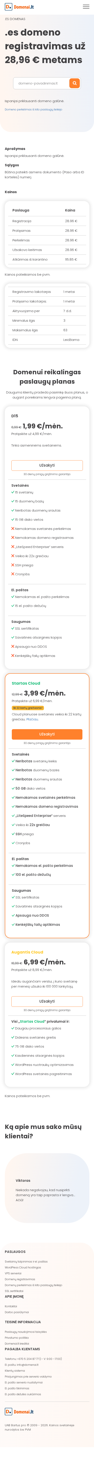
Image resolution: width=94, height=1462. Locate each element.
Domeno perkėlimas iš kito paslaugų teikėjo (33, 109)
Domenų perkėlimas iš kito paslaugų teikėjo (33, 1285)
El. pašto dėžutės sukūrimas (23, 1394)
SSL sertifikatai (14, 1291)
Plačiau (32, 719)
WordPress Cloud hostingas (23, 1267)
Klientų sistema (15, 1371)
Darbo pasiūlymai (17, 1312)
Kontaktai (11, 1306)
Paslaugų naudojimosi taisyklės (26, 1332)
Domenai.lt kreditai (17, 1343)
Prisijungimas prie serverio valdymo (28, 1376)
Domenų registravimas (20, 1279)
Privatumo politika (17, 1338)
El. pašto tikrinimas (17, 1388)
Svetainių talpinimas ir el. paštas (26, 1261)
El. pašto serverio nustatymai (24, 1382)
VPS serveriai (13, 1273)
